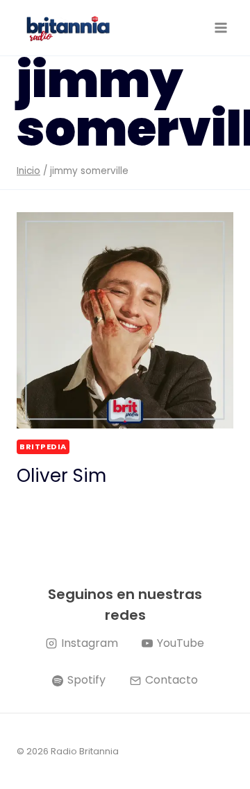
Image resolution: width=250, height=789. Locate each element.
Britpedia (43, 446)
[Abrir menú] (220, 27)
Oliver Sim (61, 475)
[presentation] (125, 320)
